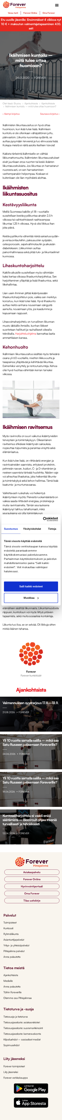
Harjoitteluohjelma (25, 333)
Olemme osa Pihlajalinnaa (17, 998)
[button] (57, 5)
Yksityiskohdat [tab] (32, 528)
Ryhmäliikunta (10, 934)
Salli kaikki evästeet (31, 586)
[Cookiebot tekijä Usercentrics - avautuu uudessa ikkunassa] (43, 519)
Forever (31, 671)
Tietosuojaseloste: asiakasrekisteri (21, 1022)
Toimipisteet (10, 922)
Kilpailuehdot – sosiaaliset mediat (21, 1039)
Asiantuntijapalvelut (13, 939)
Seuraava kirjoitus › (49, 113)
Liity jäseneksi (10, 1072)
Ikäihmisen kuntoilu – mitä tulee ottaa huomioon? (30, 106)
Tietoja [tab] (52, 528)
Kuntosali (8, 928)
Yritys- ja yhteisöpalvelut (16, 945)
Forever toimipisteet (14, 1066)
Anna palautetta (11, 956)
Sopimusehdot (11, 1045)
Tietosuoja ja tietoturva (15, 1016)
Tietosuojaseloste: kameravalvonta (22, 1033)
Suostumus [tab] (11, 528)
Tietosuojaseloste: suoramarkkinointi (23, 1028)
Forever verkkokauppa (15, 1077)
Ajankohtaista (31, 103)
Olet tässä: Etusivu (12, 103)
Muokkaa (29, 597)
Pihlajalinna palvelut (13, 951)
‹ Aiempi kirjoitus (11, 113)
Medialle (8, 980)
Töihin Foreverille (12, 992)
